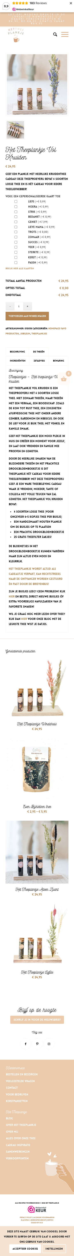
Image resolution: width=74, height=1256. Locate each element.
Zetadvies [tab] (39, 360)
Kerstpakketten (17, 1101)
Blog (9, 1118)
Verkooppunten (17, 1158)
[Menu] (62, 34)
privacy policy (26, 1217)
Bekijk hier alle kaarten (20, 268)
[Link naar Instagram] (49, 1043)
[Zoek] (53, 34)
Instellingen (54, 1248)
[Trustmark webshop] (37, 1210)
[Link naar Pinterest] (37, 1043)
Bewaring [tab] (58, 360)
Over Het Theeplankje (21, 1125)
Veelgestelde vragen (20, 1081)
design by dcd (37, 1223)
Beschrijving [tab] (17, 351)
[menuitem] (53, 34)
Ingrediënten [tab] (17, 360)
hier (12, 596)
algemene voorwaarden (44, 1217)
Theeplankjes (39, 333)
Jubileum (25, 333)
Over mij (12, 1132)
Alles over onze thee (21, 1138)
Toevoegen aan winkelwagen (27, 316)
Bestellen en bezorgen (22, 1074)
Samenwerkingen (18, 1151)
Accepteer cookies (25, 1248)
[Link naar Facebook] (25, 1043)
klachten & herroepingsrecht (33, 1220)
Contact (12, 1088)
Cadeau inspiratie (18, 1145)
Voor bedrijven (17, 1094)
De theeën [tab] (39, 351)
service (50, 1220)
